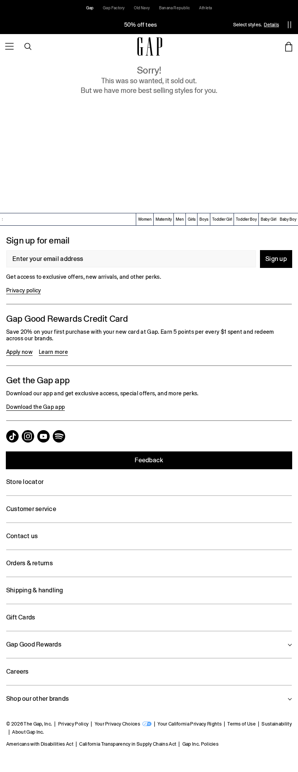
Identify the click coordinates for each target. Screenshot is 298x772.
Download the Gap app (35, 407)
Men (180, 219)
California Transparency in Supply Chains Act (127, 744)
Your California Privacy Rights (190, 724)
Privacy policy (23, 290)
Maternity (164, 219)
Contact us (22, 536)
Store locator (24, 482)
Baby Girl (268, 219)
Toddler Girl (222, 219)
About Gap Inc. (28, 732)
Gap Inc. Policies (200, 744)
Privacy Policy (73, 724)
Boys (203, 219)
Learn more (53, 352)
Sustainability (276, 724)
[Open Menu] (9, 46)
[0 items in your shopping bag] (288, 46)
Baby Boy (288, 219)
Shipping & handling (34, 590)
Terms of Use (241, 724)
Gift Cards (20, 617)
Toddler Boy (246, 219)
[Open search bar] (28, 46)
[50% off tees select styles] (140, 24)
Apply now (19, 352)
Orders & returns (29, 563)
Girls (192, 219)
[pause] (289, 24)
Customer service (31, 509)
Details (271, 24)
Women (145, 219)
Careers (17, 671)
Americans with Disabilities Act (39, 744)
